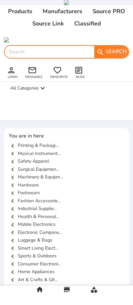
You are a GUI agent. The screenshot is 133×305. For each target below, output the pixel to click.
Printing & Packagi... (33, 145)
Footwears (24, 192)
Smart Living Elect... (33, 248)
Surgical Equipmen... (34, 169)
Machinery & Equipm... (36, 177)
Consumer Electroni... (35, 264)
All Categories (24, 88)
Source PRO (109, 11)
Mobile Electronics (32, 224)
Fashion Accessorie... (35, 200)
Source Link (48, 23)
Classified (87, 23)
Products (20, 11)
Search (112, 52)
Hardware (24, 185)
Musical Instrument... (34, 153)
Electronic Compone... (35, 232)
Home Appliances (32, 271)
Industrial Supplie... (33, 208)
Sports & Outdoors (32, 256)
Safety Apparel (29, 161)
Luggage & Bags (30, 240)
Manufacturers (62, 11)
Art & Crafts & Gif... (33, 279)
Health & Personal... (34, 216)
